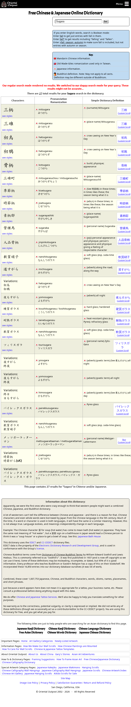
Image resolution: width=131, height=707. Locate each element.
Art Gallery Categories (41, 640)
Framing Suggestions (43, 659)
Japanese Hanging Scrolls (38, 673)
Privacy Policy (48, 682)
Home (24, 640)
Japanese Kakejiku (47, 667)
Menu (119, 3)
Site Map (65, 678)
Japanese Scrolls (91, 670)
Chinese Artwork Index (114, 670)
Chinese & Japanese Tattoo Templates (54, 649)
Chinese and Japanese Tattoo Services (36, 596)
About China (46, 654)
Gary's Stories (62, 654)
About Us (33, 654)
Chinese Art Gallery (12, 673)
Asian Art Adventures (83, 654)
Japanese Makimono (69, 667)
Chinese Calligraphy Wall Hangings (21, 670)
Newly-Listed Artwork (66, 640)
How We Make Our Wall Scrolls (39, 646)
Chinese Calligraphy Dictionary (18, 662)
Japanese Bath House (89, 536)
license (40, 548)
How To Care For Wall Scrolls (17, 649)
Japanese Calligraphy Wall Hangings (61, 670)
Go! (105, 21)
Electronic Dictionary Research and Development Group (69, 545)
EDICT (33, 542)
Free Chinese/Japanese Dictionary (102, 659)
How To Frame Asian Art (69, 659)
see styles (7, 115)
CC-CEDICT (47, 542)
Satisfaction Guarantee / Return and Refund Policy (84, 682)
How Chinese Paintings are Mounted (77, 646)
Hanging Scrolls (90, 667)
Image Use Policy (29, 682)
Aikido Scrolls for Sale (65, 673)
